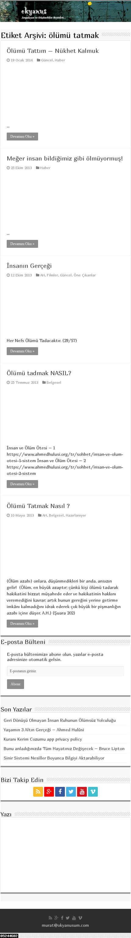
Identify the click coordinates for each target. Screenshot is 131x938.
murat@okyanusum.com (65, 925)
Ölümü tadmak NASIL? (39, 372)
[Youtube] (82, 792)
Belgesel (54, 382)
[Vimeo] (93, 792)
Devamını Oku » (22, 136)
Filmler (52, 275)
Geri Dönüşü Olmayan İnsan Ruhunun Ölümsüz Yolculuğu (60, 720)
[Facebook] (60, 792)
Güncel (47, 60)
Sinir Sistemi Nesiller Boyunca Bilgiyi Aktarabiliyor (54, 757)
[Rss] (38, 792)
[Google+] (49, 792)
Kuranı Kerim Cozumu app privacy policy (43, 739)
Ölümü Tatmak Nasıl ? (38, 505)
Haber (60, 60)
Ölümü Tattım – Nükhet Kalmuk (53, 50)
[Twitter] (71, 792)
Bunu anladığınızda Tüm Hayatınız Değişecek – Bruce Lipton (64, 748)
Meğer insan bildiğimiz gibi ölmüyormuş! (65, 158)
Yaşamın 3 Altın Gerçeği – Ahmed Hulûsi (44, 729)
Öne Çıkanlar (85, 275)
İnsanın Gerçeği (29, 265)
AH (42, 275)
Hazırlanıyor (76, 515)
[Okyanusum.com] (65, 11)
